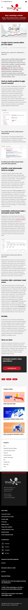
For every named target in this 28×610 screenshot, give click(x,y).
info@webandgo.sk (7, 1)
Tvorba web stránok (5, 514)
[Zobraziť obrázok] (14, 30)
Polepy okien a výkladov (6, 527)
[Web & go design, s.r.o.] (14, 7)
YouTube (7, 553)
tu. (13, 353)
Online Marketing (7, 455)
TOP (4, 446)
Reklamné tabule (5, 532)
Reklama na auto (5, 524)
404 (13, 296)
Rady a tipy (5, 464)
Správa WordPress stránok (7, 516)
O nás (4, 466)
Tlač (4, 459)
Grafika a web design (8, 457)
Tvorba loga (4, 521)
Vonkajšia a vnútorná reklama (10, 448)
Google (14, 379)
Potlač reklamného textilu (7, 534)
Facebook (7, 543)
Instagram (7, 550)
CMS (3, 379)
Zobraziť (3, 563)
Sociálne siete (6, 462)
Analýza (8, 379)
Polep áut (5, 452)
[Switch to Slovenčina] (26, 1)
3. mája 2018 (4, 47)
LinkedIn (7, 547)
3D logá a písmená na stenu (7, 529)
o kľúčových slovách (20, 219)
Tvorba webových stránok (20, 47)
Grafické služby (4, 519)
